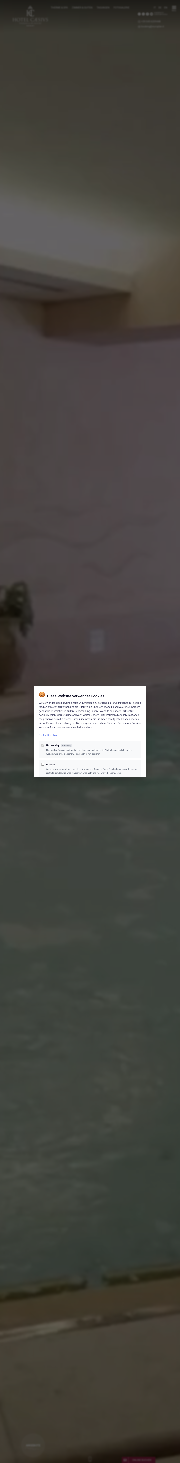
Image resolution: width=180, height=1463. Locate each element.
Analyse (50, 764)
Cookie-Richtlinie (48, 735)
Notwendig (58, 745)
